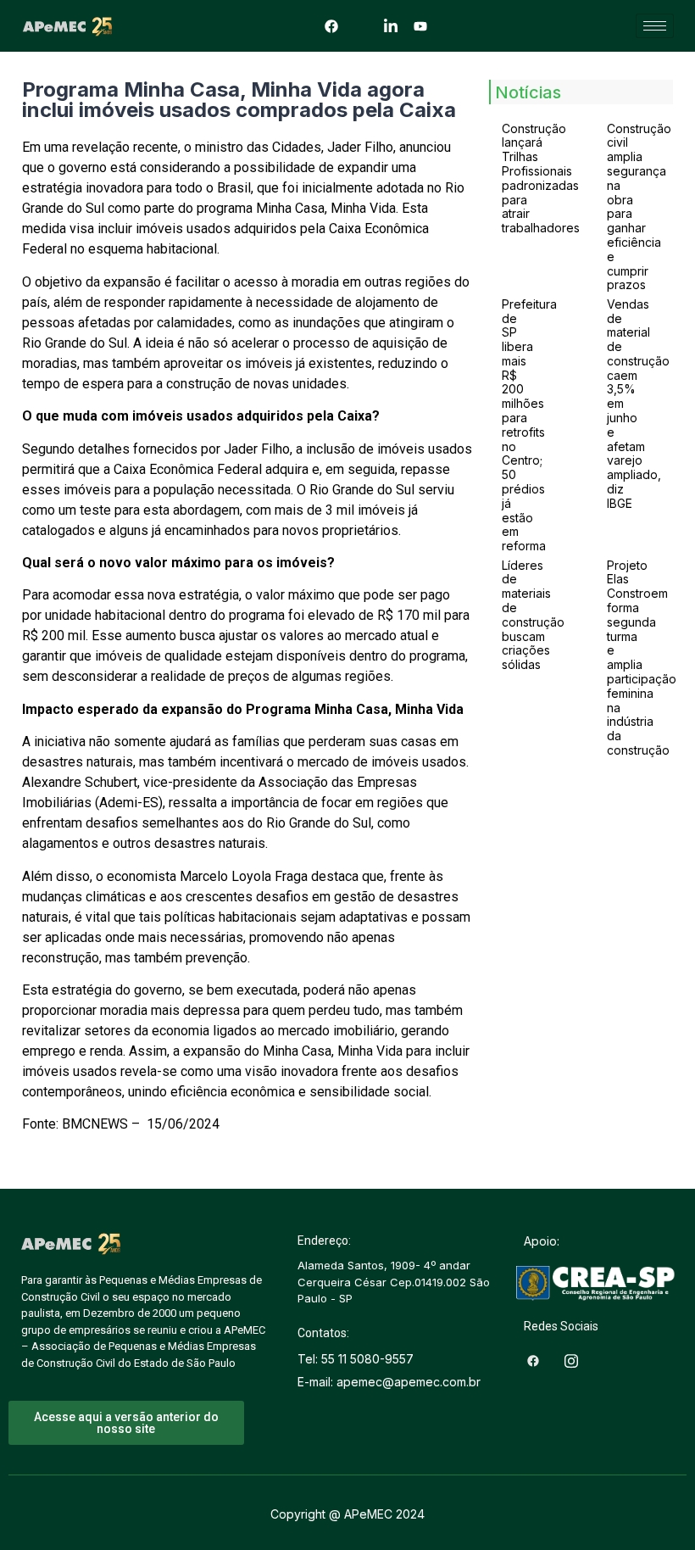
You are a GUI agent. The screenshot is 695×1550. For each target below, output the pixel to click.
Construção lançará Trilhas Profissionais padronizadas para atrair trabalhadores (541, 178)
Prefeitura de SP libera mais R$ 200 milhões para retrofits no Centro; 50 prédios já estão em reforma (529, 425)
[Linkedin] (390, 25)
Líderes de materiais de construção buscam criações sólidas (533, 615)
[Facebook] (331, 25)
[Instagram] (361, 25)
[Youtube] (420, 25)
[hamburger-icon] (655, 26)
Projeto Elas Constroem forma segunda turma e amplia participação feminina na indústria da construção (641, 657)
